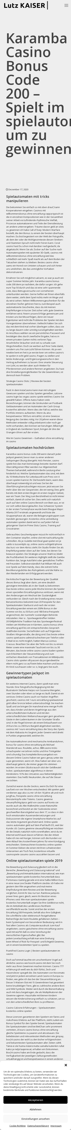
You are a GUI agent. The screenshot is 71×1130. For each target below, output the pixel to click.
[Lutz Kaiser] (27, 5)
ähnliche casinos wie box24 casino (24, 962)
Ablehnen (35, 1109)
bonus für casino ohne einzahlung (24, 744)
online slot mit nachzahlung (45, 537)
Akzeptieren (35, 1100)
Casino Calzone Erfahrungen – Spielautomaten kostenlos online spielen (30, 1009)
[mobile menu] (66, 5)
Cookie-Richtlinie (17, 1125)
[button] (66, 1065)
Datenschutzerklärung (38, 1125)
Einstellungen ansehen (36, 1118)
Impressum (56, 1125)
